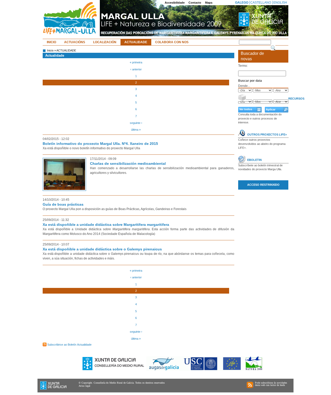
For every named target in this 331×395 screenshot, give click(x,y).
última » (136, 129)
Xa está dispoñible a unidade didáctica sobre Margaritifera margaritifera (106, 224)
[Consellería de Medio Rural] (113, 370)
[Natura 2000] (253, 370)
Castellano (260, 2)
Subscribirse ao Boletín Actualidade (69, 344)
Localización (104, 42)
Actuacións (74, 42)
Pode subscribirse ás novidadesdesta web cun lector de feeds (271, 383)
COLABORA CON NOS (172, 42)
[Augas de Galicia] (164, 370)
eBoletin (254, 159)
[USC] (201, 370)
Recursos (296, 98)
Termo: (243, 66)
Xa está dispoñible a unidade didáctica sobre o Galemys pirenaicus (102, 249)
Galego (241, 2)
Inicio (51, 42)
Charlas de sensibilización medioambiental (128, 163)
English (280, 2)
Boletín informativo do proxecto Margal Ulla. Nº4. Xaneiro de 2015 (100, 143)
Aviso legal (84, 385)
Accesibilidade (175, 2)
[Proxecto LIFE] (232, 370)
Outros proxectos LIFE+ (267, 134)
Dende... (244, 86)
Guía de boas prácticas (63, 204)
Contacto (195, 2)
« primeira (136, 62)
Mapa (208, 2)
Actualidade (135, 42)
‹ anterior (136, 69)
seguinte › (136, 122)
